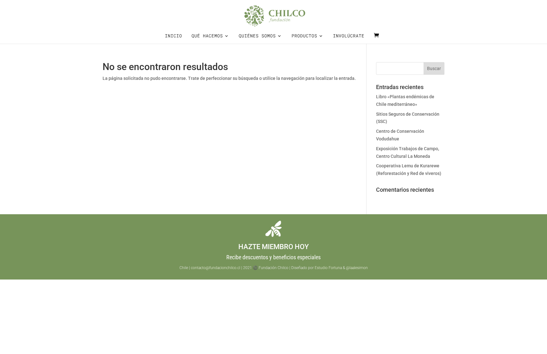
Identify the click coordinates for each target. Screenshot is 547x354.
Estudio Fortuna (328, 268)
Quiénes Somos (257, 36)
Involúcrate (348, 36)
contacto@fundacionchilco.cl (215, 268)
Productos (304, 36)
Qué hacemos (207, 36)
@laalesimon (357, 268)
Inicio (173, 36)
